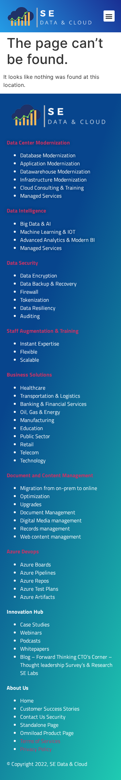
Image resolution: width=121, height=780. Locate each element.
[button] (109, 16)
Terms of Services (40, 741)
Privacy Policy (36, 749)
